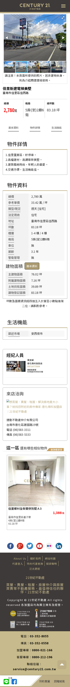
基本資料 (13, 127)
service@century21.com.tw (34, 669)
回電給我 (59, 681)
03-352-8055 (39, 636)
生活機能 (57, 127)
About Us (20, 558)
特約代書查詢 (35, 563)
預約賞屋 (44, 681)
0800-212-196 (42, 657)
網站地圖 (50, 558)
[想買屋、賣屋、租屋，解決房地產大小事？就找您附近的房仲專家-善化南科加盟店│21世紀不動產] (35, 406)
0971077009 (33, 366)
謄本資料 (32, 266)
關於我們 (35, 558)
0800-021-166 (42, 650)
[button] (63, 17)
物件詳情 (35, 127)
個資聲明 (51, 563)
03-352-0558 (39, 643)
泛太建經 (34, 568)
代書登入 (17, 563)
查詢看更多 (56, 449)
